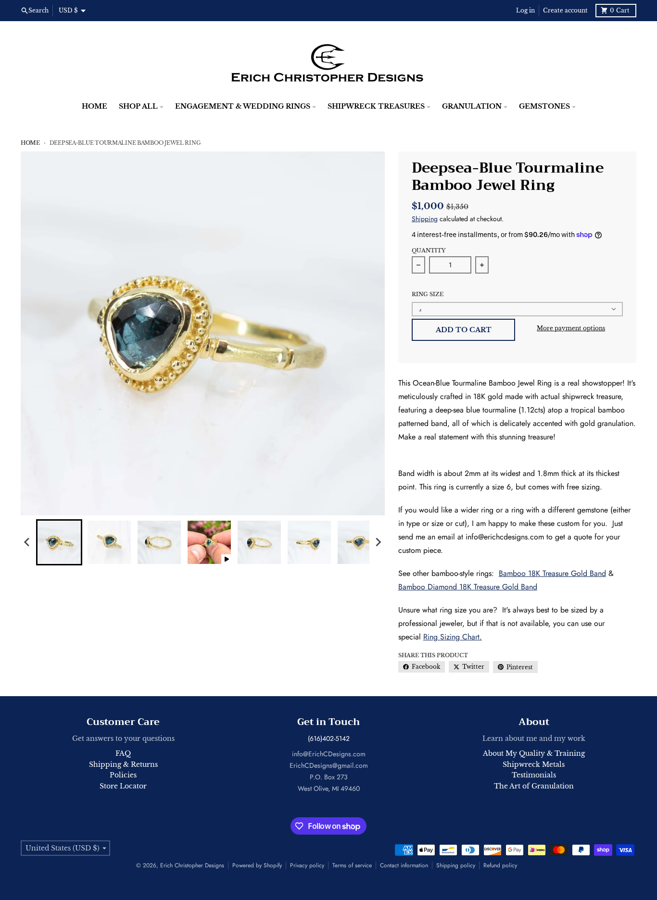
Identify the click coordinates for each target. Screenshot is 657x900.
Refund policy (500, 865)
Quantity (428, 250)
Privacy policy (307, 865)
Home (30, 142)
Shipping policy (455, 865)
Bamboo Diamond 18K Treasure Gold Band (467, 586)
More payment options (571, 328)
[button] (59, 542)
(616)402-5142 (329, 738)
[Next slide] (378, 542)
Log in (525, 10)
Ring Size (427, 294)
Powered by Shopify (257, 865)
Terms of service (352, 865)
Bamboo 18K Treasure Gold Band (552, 573)
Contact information (404, 865)
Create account (565, 10)
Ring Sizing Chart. (452, 636)
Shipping (425, 219)
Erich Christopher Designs (192, 865)
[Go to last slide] (27, 542)
